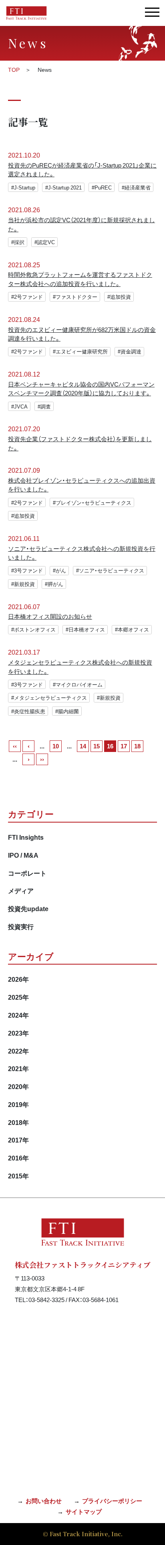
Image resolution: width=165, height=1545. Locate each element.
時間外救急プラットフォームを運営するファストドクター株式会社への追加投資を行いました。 (80, 279)
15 (96, 746)
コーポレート (27, 873)
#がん (59, 570)
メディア (21, 890)
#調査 (44, 406)
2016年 (18, 1157)
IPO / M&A (23, 855)
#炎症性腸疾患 (28, 711)
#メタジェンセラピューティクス (49, 697)
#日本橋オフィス (85, 629)
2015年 (18, 1175)
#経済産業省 (136, 187)
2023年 (18, 1033)
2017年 (18, 1139)
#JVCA (19, 406)
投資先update (28, 908)
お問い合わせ (44, 1500)
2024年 (18, 1015)
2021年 (18, 1068)
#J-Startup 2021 (63, 187)
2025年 (18, 997)
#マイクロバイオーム (78, 684)
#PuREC (102, 187)
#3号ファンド (27, 570)
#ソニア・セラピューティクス (110, 570)
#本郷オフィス (132, 629)
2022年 (18, 1051)
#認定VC (44, 242)
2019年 (18, 1104)
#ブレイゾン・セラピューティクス (92, 502)
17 (124, 746)
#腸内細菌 (67, 711)
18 (137, 746)
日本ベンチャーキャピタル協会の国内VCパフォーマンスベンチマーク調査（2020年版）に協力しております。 (81, 389)
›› (42, 759)
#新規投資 (23, 584)
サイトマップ (84, 1511)
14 (83, 746)
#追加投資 (119, 296)
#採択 (17, 242)
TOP (14, 69)
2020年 (18, 1086)
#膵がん (54, 584)
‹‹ (15, 746)
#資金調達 (129, 351)
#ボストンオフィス (33, 629)
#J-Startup (23, 187)
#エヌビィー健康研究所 (80, 351)
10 (55, 746)
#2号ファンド (27, 296)
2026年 (18, 979)
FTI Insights (26, 837)
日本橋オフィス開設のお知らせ (50, 616)
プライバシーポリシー (112, 1500)
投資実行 (21, 926)
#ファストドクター (75, 296)
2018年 (18, 1122)
